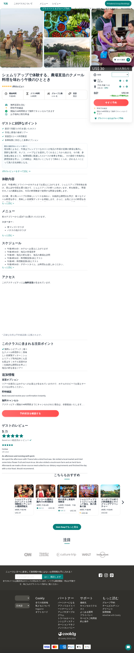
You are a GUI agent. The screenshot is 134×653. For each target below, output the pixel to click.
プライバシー (86, 615)
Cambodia (14, 67)
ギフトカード (111, 8)
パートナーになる (66, 602)
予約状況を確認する (30, 413)
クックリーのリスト (83, 8)
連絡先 (83, 602)
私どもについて (42, 605)
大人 (100, 81)
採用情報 (106, 612)
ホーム (5, 67)
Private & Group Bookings (118, 3)
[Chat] (128, 647)
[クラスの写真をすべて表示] (21, 38)
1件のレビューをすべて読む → (16, 171)
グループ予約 (108, 602)
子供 (103, 86)
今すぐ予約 (111, 102)
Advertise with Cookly (111, 615)
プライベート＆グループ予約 (55, 8)
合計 (96, 93)
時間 (99, 75)
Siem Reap (25, 67)
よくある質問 (86, 612)
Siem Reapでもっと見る (67, 527)
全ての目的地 (41, 602)
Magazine (39, 608)
